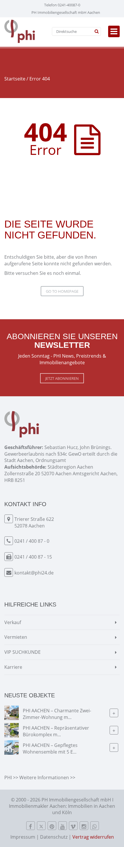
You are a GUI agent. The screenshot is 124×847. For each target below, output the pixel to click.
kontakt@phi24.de (34, 573)
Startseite (14, 79)
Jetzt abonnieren (62, 378)
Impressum (22, 837)
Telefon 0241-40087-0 (62, 4)
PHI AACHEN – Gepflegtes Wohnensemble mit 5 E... (50, 748)
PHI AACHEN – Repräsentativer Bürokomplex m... (56, 731)
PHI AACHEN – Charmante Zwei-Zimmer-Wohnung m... (57, 713)
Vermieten (15, 637)
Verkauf (12, 622)
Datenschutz (53, 837)
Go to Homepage (62, 291)
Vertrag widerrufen (93, 837)
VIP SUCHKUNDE (22, 652)
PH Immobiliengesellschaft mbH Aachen (65, 12)
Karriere (13, 667)
